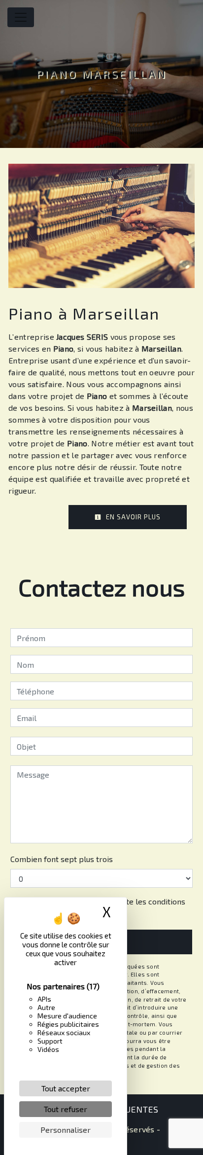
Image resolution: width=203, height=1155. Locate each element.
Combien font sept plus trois (61, 859)
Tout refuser (65, 1109)
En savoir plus (132, 517)
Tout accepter (65, 1088)
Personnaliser (65, 1129)
